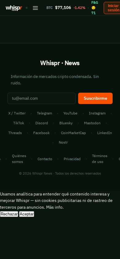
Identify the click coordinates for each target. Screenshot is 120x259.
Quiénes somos (19, 158)
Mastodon (92, 123)
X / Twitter (17, 113)
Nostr (63, 142)
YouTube (70, 113)
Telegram (44, 113)
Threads (15, 132)
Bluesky (66, 123)
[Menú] (35, 8)
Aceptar (27, 214)
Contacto (45, 159)
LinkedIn (104, 132)
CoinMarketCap (73, 132)
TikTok (18, 123)
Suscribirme (95, 98)
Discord (41, 123)
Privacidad (72, 159)
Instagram (97, 113)
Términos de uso (99, 158)
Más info (54, 207)
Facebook (41, 132)
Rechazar (9, 214)
